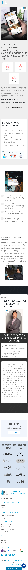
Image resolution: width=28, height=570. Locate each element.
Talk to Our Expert (14, 432)
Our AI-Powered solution (7, 527)
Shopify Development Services (9, 512)
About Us (3, 540)
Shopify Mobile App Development (9, 518)
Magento (3, 507)
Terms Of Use (17, 564)
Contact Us (4, 543)
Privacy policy (10, 564)
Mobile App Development (7, 529)
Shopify (3, 505)
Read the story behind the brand (14, 107)
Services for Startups (6, 524)
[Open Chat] (23, 565)
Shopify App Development (7, 515)
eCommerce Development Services (11, 502)
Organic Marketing (5, 531)
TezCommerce (4, 510)
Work (2, 538)
